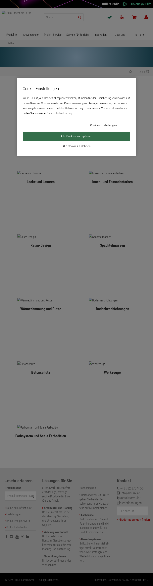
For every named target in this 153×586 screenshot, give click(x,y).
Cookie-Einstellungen (103, 125)
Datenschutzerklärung (59, 113)
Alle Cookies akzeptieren (76, 136)
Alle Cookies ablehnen (77, 146)
